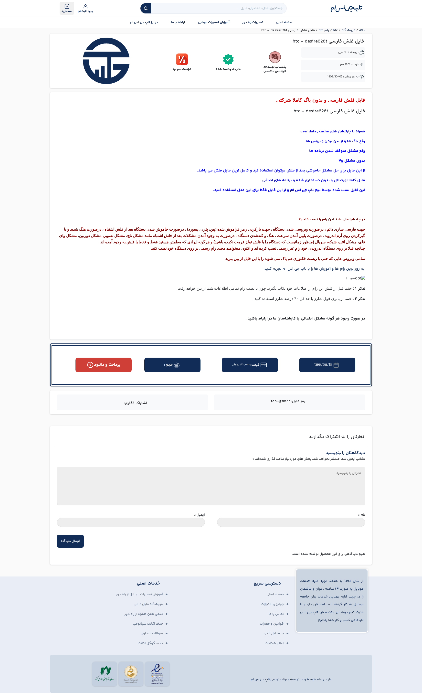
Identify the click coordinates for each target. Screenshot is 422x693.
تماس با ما (276, 614)
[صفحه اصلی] (346, 8)
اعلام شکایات (274, 643)
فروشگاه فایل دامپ (148, 604)
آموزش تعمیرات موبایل (214, 22)
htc (335, 30)
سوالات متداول (152, 633)
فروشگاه (348, 30)
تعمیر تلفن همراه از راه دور (144, 614)
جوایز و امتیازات (272, 604)
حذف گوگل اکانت (150, 643)
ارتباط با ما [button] (178, 22)
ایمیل (199, 515)
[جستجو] (145, 8)
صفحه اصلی (284, 22)
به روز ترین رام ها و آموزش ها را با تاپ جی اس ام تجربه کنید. (314, 269)
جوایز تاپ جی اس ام (144, 22)
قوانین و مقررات (272, 624)
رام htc (323, 30)
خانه (362, 30)
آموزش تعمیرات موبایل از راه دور (139, 594)
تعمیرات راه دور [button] (252, 22)
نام (361, 515)
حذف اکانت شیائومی (148, 624)
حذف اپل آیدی (274, 633)
